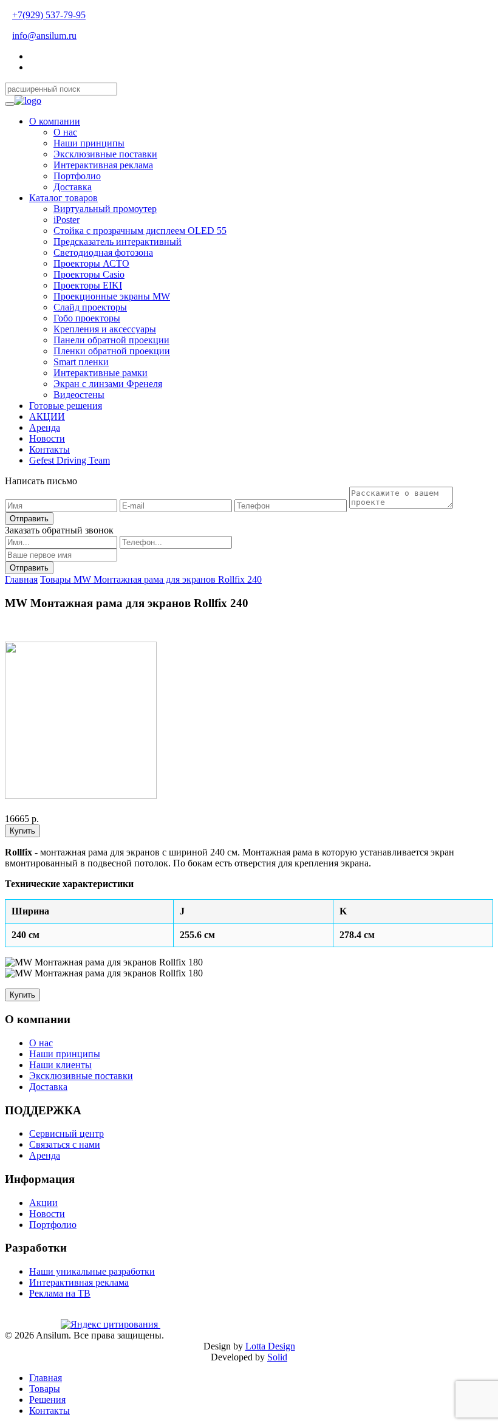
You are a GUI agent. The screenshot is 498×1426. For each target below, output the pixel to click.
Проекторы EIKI (87, 285)
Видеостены (78, 394)
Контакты (49, 449)
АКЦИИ (47, 416)
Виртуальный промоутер (105, 209)
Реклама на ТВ (59, 1293)
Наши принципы (88, 143)
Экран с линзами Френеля (107, 384)
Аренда (44, 427)
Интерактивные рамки (100, 373)
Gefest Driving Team (69, 460)
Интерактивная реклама (103, 165)
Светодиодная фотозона (103, 252)
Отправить (29, 518)
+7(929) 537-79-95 (49, 15)
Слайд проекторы (90, 307)
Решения (47, 1399)
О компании (54, 121)
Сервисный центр (66, 1133)
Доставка (72, 187)
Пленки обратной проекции (111, 351)
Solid (277, 1357)
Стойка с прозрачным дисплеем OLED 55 (140, 230)
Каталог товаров (63, 198)
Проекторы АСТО (91, 263)
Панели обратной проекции (111, 340)
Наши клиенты (60, 1065)
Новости (47, 438)
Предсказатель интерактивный (117, 241)
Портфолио (77, 176)
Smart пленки (81, 362)
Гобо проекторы (86, 318)
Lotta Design (270, 1346)
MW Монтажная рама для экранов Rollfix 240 (167, 579)
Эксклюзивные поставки (105, 154)
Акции (43, 1203)
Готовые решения (65, 405)
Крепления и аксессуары (104, 329)
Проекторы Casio (88, 274)
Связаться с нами (64, 1144)
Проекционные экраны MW (111, 296)
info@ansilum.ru (44, 35)
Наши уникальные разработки (92, 1271)
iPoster (66, 219)
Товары (56, 579)
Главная (21, 579)
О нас (65, 132)
